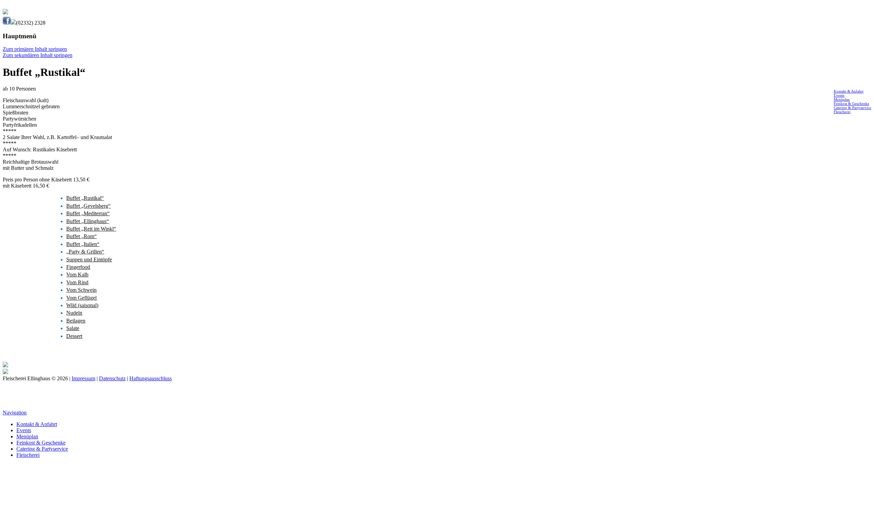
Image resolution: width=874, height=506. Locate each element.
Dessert (74, 336)
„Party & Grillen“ (85, 252)
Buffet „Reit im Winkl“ (91, 229)
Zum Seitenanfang (437, 403)
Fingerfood (78, 267)
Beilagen (75, 321)
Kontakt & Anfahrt (848, 91)
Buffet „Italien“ (82, 244)
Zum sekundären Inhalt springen (37, 55)
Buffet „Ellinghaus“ (87, 221)
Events (839, 95)
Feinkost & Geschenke (851, 103)
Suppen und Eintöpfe (89, 259)
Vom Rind (77, 282)
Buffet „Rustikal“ (85, 198)
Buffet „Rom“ (81, 236)
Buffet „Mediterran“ (88, 213)
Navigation (15, 412)
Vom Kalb (77, 274)
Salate (72, 328)
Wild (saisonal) (82, 305)
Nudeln (74, 313)
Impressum (83, 378)
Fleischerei (842, 112)
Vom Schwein (81, 290)
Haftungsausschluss (150, 378)
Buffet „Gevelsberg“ (88, 206)
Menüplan (842, 99)
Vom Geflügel (81, 298)
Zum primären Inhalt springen (35, 49)
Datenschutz (112, 378)
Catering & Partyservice (852, 108)
